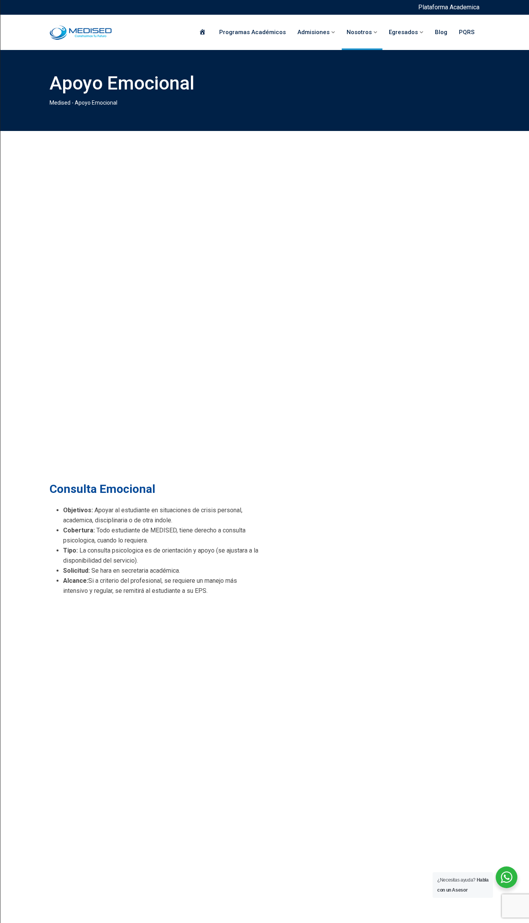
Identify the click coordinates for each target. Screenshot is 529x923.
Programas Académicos (252, 32)
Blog (441, 32)
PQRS (466, 32)
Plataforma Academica (448, 7)
